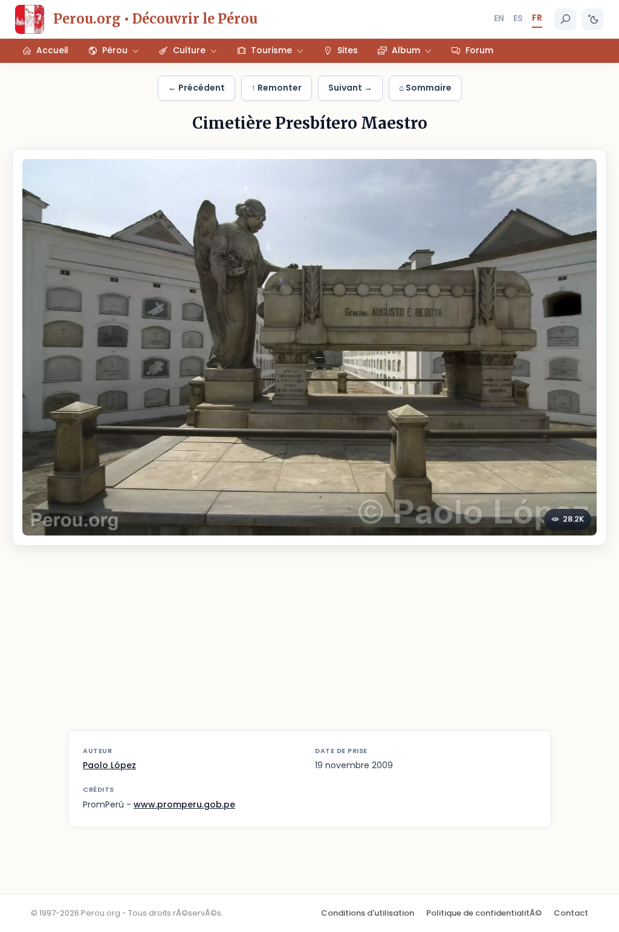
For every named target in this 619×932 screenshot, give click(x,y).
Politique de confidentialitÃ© (484, 913)
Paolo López (109, 765)
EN (499, 18)
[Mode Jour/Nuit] (593, 19)
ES (518, 18)
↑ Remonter (276, 88)
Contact (571, 913)
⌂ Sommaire (425, 88)
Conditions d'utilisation (367, 913)
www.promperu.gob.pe (184, 804)
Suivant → (350, 88)
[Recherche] (565, 19)
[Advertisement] (309, 645)
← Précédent (196, 88)
